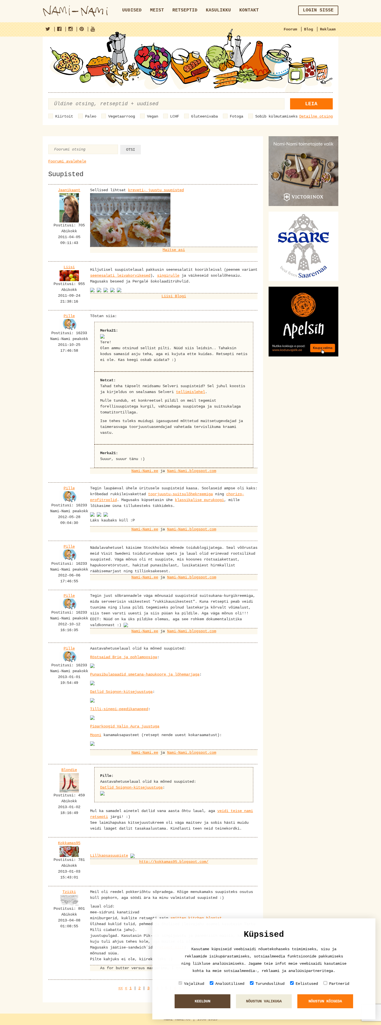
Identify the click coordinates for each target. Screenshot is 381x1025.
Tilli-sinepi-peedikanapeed (119, 709)
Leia (311, 104)
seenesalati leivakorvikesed (120, 275)
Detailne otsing (316, 116)
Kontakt (249, 10)
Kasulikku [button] (218, 10)
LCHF (174, 116)
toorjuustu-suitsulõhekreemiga (180, 494)
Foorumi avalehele (67, 161)
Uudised (132, 10)
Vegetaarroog (121, 116)
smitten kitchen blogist (196, 918)
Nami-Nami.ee (144, 471)
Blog (308, 29)
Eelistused (307, 983)
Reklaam (328, 29)
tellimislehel (190, 392)
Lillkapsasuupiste (109, 855)
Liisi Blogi (173, 296)
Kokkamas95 (69, 843)
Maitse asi (174, 250)
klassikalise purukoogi (199, 500)
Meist (157, 10)
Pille (69, 316)
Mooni (95, 735)
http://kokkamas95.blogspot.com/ (173, 861)
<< (120, 988)
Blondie (69, 770)
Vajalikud (194, 983)
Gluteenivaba (204, 116)
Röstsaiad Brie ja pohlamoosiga (123, 657)
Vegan (152, 116)
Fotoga (236, 116)
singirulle (168, 275)
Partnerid (339, 983)
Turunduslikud (269, 983)
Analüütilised (229, 983)
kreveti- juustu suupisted (156, 190)
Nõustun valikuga (264, 1001)
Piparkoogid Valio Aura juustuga (124, 726)
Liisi (69, 267)
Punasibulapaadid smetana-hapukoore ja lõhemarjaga (144, 674)
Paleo (90, 116)
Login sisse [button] (318, 10)
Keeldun (202, 1001)
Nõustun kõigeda (325, 1001)
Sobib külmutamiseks (276, 116)
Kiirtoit (64, 116)
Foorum (290, 29)
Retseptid (184, 10)
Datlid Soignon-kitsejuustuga (121, 691)
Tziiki (69, 892)
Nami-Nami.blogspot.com (191, 471)
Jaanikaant (69, 190)
